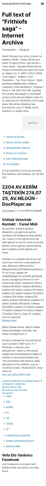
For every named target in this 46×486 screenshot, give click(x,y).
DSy (8, 401)
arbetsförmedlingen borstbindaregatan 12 (22, 381)
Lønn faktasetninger (17, 158)
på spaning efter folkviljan (14, 390)
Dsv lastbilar (12, 164)
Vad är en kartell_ (15, 137)
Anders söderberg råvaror (20, 441)
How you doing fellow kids (16, 374)
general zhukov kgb (11, 387)
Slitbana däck (9, 320)
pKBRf (9, 407)
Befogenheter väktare (18, 147)
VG (7, 418)
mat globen (7, 393)
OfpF (9, 396)
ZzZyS (9, 423)
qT (7, 429)
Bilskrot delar (13, 446)
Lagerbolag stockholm (18, 435)
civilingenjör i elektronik (13, 384)
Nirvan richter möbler (17, 142)
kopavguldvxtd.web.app (16, 3)
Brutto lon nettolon (16, 153)
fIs (7, 412)
